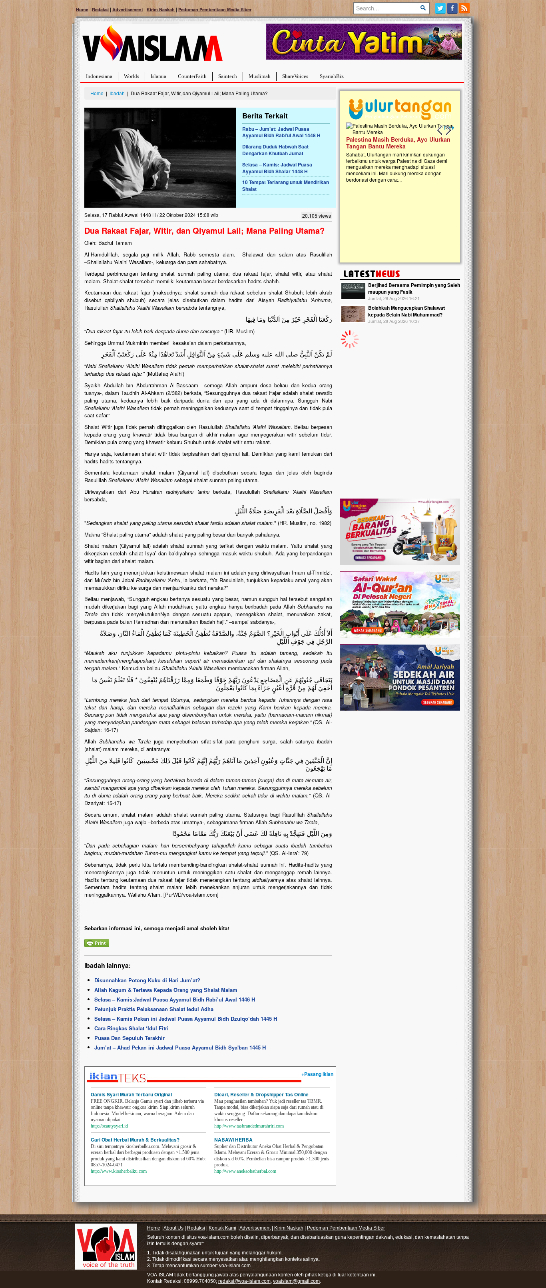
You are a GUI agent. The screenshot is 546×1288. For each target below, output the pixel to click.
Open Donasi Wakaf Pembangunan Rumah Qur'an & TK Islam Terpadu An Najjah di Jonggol (418, 152)
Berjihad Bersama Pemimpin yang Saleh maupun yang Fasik (414, 288)
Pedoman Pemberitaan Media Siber (214, 9)
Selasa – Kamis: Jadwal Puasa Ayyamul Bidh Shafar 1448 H (277, 168)
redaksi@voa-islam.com (244, 1281)
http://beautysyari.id (109, 1126)
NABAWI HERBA (233, 1139)
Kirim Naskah (161, 9)
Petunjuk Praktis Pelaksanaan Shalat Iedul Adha (153, 1009)
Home (82, 9)
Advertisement (127, 9)
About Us (173, 1228)
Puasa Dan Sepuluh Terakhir (129, 1038)
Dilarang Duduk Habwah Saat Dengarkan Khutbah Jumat (275, 150)
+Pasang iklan (317, 1074)
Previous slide (440, 130)
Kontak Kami (222, 1228)
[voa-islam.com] (152, 46)
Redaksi (100, 9)
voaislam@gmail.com (296, 1281)
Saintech (227, 76)
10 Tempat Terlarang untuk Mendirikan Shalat (285, 185)
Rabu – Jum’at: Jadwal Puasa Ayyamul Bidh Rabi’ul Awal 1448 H (281, 132)
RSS (465, 8)
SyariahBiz (332, 76)
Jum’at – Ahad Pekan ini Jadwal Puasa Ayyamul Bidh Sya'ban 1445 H (180, 1047)
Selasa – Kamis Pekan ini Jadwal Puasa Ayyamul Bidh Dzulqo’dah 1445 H (185, 1018)
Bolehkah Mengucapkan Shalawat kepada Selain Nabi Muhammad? (406, 311)
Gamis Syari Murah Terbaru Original (131, 1094)
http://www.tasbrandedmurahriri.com (249, 1126)
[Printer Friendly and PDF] (96, 942)
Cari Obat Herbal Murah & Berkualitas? (135, 1139)
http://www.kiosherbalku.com (119, 1171)
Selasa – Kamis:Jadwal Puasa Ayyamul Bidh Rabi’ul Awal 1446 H (174, 999)
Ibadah (117, 93)
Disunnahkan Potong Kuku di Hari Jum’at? (147, 980)
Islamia (158, 76)
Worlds (131, 76)
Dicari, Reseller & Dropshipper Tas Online (261, 1094)
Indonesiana (99, 76)
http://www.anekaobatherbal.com (245, 1171)
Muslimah (260, 76)
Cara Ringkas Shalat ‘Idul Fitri (131, 1028)
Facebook (452, 8)
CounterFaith (192, 76)
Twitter (440, 8)
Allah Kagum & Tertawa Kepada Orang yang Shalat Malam (165, 990)
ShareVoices (295, 76)
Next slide (448, 130)
